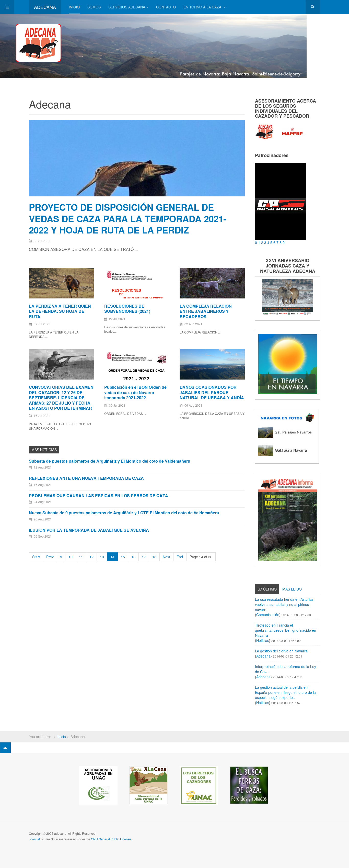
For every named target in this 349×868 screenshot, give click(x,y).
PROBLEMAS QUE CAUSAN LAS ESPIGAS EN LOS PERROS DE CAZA (98, 495)
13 (102, 556)
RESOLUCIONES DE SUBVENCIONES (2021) (127, 308)
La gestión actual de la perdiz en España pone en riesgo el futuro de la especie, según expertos (285, 692)
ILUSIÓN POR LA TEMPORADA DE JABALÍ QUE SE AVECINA (89, 530)
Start (36, 556)
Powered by (297, 837)
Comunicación (267, 614)
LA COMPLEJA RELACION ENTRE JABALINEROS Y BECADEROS (206, 311)
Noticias (262, 640)
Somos (94, 6)
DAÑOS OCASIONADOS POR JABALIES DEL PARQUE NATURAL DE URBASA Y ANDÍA (212, 392)
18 (154, 556)
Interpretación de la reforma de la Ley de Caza (285, 669)
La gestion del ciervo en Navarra (281, 650)
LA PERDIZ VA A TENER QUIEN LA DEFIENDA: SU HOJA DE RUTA (60, 311)
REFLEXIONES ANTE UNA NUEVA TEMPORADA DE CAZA (86, 478)
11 (81, 556)
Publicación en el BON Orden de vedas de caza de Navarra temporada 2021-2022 (135, 392)
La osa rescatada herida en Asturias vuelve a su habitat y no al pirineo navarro (284, 604)
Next (166, 556)
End (180, 556)
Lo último (267, 589)
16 (133, 556)
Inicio (74, 6)
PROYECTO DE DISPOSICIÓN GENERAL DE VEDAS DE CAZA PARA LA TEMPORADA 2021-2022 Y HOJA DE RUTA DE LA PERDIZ (127, 218)
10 (70, 556)
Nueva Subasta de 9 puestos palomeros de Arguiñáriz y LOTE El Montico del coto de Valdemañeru (124, 513)
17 (144, 556)
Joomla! (34, 839)
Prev (50, 556)
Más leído (292, 589)
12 (91, 556)
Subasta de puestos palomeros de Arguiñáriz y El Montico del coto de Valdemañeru (109, 461)
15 (123, 556)
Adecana (263, 656)
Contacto (166, 6)
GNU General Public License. (111, 839)
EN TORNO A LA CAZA (202, 6)
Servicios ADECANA (126, 6)
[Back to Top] (5, 747)
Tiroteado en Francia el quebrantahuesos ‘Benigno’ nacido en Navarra (285, 630)
